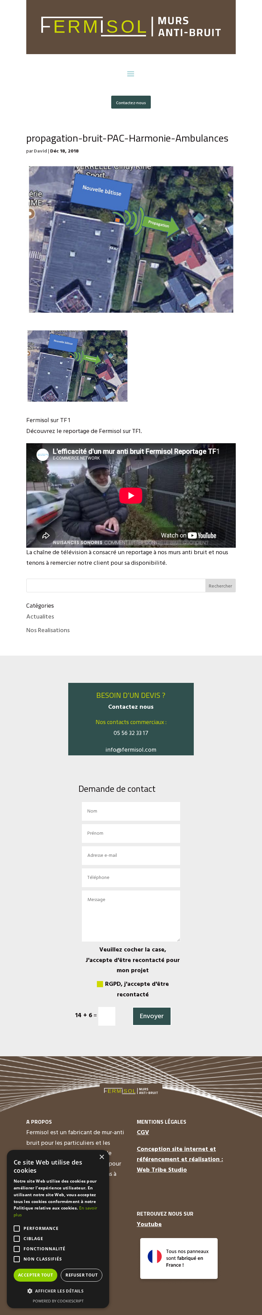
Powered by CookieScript (58, 1300)
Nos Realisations (48, 631)
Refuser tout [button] (82, 1275)
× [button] (101, 1157)
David (40, 151)
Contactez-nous (131, 103)
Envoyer (152, 1016)
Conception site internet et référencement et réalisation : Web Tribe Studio (180, 1159)
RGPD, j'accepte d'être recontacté (137, 989)
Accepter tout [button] (35, 1275)
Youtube (149, 1225)
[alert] (58, 1229)
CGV (143, 1133)
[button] (58, 1291)
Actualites (40, 617)
